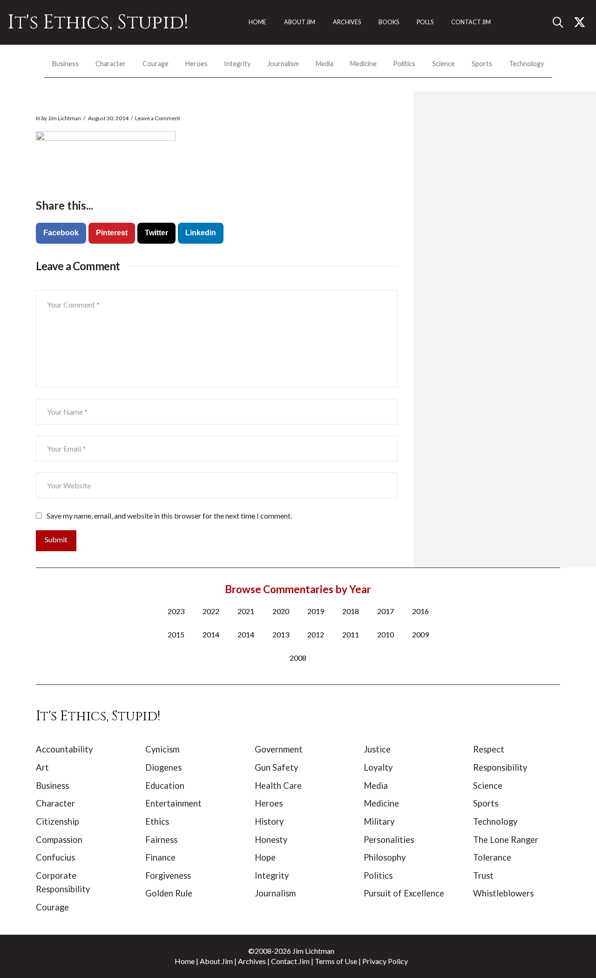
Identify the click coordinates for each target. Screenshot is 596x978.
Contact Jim (290, 961)
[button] (561, 22)
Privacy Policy (385, 961)
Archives (252, 961)
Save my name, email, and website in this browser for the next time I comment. (169, 515)
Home (185, 961)
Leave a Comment (157, 118)
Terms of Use (336, 961)
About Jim (216, 961)
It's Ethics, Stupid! (98, 22)
